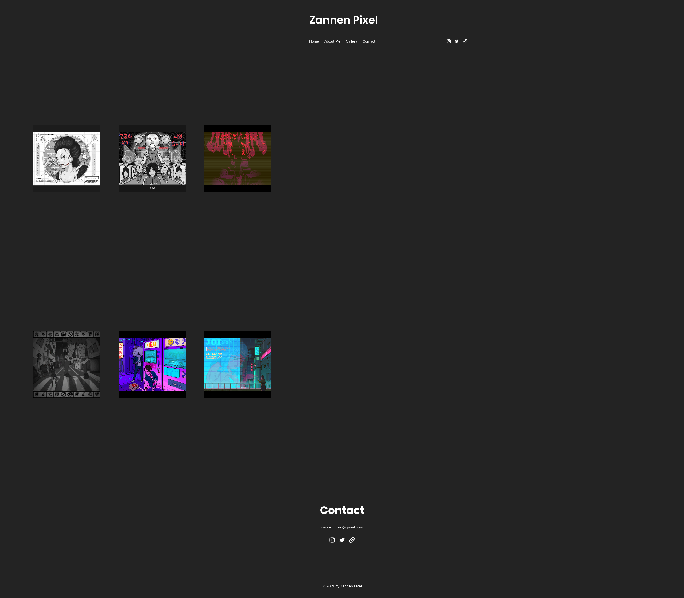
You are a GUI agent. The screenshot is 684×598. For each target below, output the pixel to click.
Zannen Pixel (343, 20)
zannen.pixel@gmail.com (342, 527)
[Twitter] (457, 41)
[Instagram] (449, 41)
